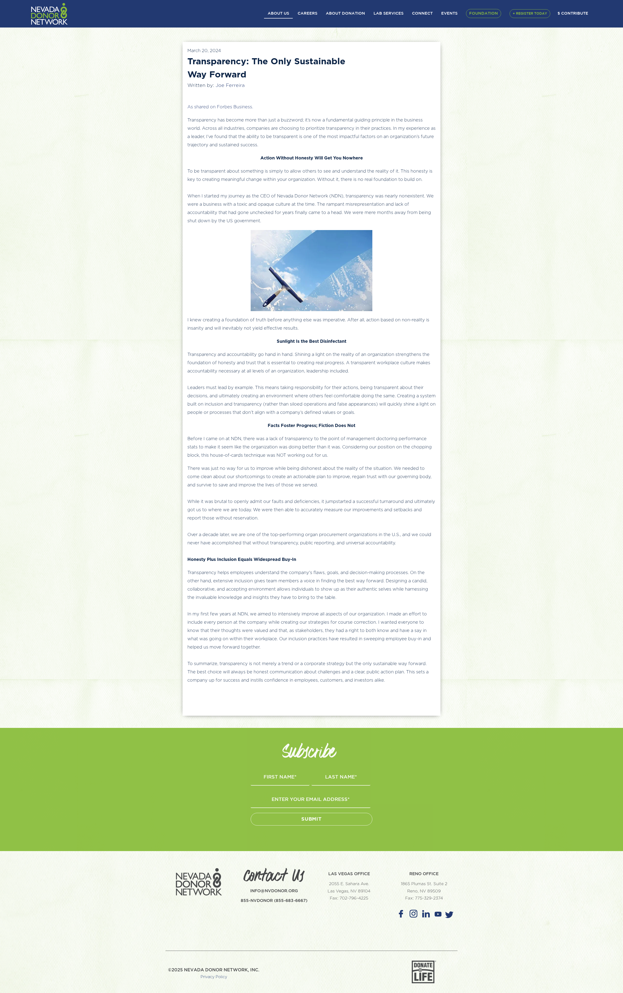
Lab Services (388, 13)
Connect (422, 13)
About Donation (345, 13)
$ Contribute (573, 13)
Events (449, 13)
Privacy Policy (214, 977)
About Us (278, 13)
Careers (307, 13)
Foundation (483, 13)
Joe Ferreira (230, 85)
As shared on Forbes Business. (220, 107)
